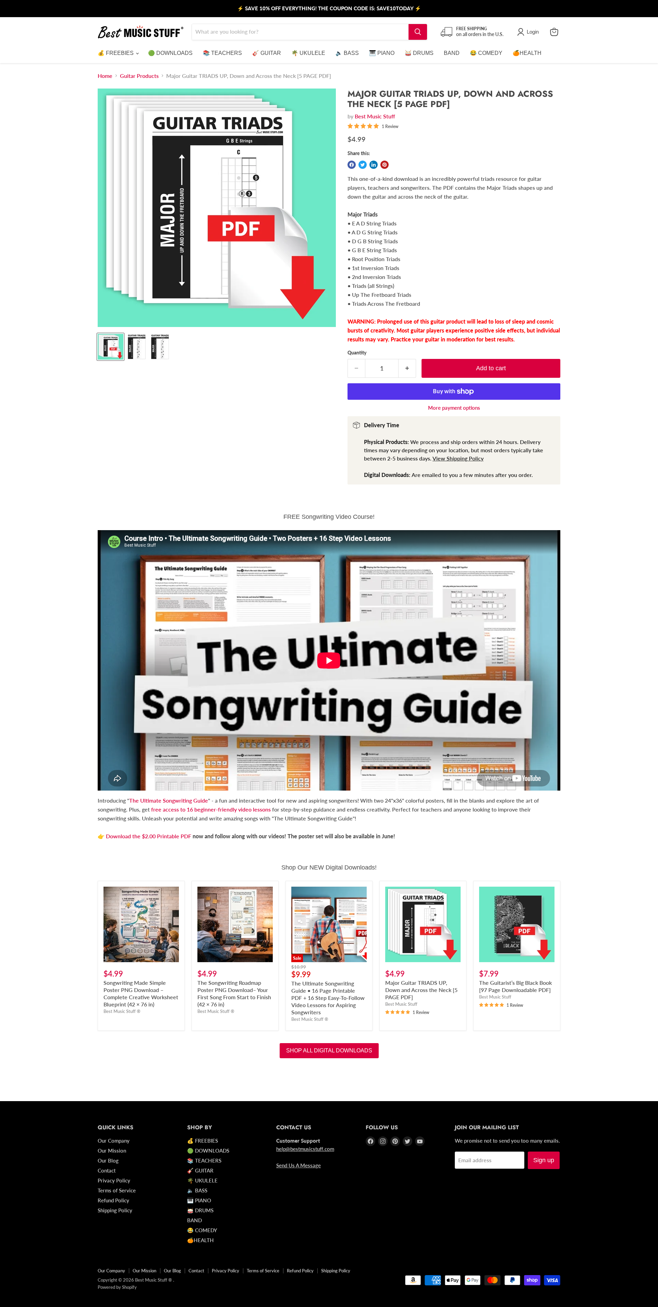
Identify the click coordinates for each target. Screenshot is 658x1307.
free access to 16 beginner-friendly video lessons (211, 809)
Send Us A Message (298, 1165)
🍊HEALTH (527, 53)
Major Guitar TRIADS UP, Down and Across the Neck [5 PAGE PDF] (421, 989)
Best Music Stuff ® (122, 1011)
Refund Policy (113, 1200)
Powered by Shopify (117, 1287)
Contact (106, 1170)
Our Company (114, 1140)
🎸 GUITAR (266, 53)
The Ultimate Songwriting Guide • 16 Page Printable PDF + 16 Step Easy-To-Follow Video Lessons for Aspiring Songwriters (328, 997)
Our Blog (108, 1160)
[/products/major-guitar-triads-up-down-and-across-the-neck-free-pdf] (423, 924)
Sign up (543, 1160)
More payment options (454, 408)
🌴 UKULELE (308, 53)
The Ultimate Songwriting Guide (168, 800)
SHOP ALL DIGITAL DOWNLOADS (329, 1050)
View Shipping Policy (458, 458)
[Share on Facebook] (352, 165)
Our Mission (112, 1150)
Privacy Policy (114, 1180)
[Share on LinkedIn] (373, 165)
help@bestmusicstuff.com (305, 1149)
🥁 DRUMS (419, 53)
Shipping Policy (115, 1210)
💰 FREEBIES (116, 53)
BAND (452, 53)
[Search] (418, 32)
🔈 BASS (347, 53)
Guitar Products (139, 76)
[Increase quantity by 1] (407, 368)
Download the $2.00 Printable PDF (149, 836)
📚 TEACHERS (222, 53)
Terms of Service (117, 1190)
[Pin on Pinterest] (384, 165)
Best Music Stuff (375, 116)
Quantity (357, 352)
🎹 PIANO (381, 53)
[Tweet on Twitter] (362, 165)
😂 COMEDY (486, 53)
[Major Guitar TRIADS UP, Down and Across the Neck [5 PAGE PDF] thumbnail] (110, 346)
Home (105, 76)
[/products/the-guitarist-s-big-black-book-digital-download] (517, 924)
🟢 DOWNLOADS (170, 53)
